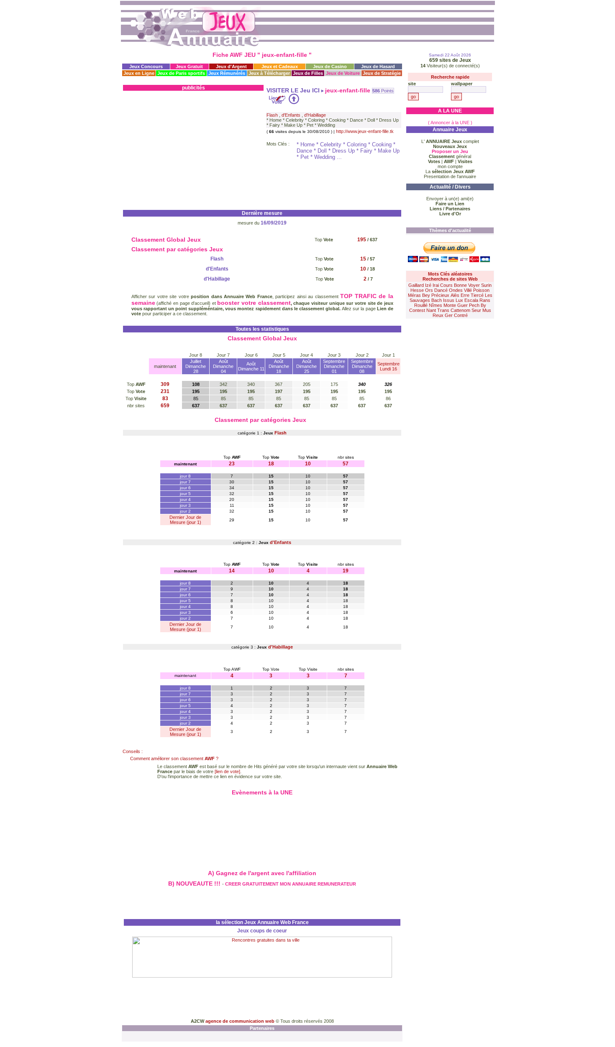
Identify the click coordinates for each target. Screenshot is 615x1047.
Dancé (441, 290)
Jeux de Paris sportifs (181, 73)
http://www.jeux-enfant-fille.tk (365, 131)
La (450, 171)
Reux (438, 315)
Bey (426, 295)
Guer (462, 305)
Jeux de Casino (330, 66)
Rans (484, 300)
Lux (459, 300)
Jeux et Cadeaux (279, 66)
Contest (417, 310)
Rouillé (421, 305)
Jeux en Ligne (138, 73)
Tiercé (477, 295)
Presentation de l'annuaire (450, 176)
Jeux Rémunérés (226, 73)
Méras (414, 295)
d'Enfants (291, 114)
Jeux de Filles (308, 73)
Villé (468, 290)
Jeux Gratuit (189, 66)
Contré (461, 315)
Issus (448, 300)
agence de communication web (240, 1021)
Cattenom (460, 310)
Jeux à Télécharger (269, 73)
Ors (429, 290)
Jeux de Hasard (378, 66)
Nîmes (435, 305)
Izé (428, 285)
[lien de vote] (227, 771)
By (483, 305)
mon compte (450, 166)
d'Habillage (315, 114)
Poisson (481, 290)
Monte (449, 305)
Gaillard (416, 285)
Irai (436, 285)
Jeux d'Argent (231, 66)
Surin (486, 285)
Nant (431, 310)
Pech (474, 305)
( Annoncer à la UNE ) (450, 122)
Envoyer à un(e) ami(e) (450, 198)
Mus (486, 310)
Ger (449, 315)
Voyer (474, 285)
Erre (465, 295)
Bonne (460, 285)
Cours (446, 285)
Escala (471, 300)
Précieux (440, 295)
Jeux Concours (146, 66)
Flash (272, 114)
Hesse (417, 290)
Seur (476, 310)
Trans (443, 310)
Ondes (456, 290)
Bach (436, 300)
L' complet (450, 141)
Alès (455, 295)
